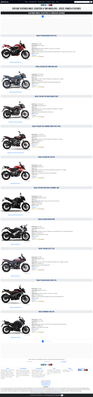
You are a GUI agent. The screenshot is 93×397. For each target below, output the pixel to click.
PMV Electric (18, 374)
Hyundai (23, 370)
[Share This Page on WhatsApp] (42, 5)
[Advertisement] (46, 25)
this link (59, 392)
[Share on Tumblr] (51, 5)
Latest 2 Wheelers (9, 372)
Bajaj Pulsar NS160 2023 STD (46, 280)
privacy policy (51, 395)
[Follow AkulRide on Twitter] (83, 370)
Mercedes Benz (26, 372)
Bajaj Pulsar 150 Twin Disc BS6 (46, 66)
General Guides (66, 371)
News (54, 368)
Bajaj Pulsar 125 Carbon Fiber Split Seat (46, 126)
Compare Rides (4, 370)
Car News (50, 371)
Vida (33, 376)
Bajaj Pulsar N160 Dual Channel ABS (46, 188)
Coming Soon (56, 371)
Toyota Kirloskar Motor (24, 375)
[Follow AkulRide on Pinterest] (85, 370)
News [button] (53, 1)
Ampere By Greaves (36, 370)
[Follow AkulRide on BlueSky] (81, 370)
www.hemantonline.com (46, 382)
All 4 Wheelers (11, 370)
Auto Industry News (51, 370)
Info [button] (57, 1)
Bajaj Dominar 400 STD (46, 312)
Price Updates (54, 372)
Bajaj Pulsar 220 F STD (46, 248)
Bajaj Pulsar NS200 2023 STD (46, 35)
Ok (62, 395)
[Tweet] (47, 5)
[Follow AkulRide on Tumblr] (87, 370)
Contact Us (38, 389)
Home (26, 1)
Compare (63, 361)
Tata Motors (25, 374)
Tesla (17, 375)
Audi (17, 370)
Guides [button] (48, 1)
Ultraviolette (42, 375)
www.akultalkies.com (45, 383)
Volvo (17, 376)
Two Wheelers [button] (41, 1)
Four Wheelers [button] (32, 1)
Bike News (58, 370)
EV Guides (70, 370)
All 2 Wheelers (5, 371)
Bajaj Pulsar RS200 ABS (46, 219)
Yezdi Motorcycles (39, 376)
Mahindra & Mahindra (24, 371)
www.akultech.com (46, 385)
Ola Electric (40, 374)
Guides (69, 368)
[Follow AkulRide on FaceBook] (79, 370)
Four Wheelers (23, 368)
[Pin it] (49, 5)
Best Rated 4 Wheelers (5, 374)
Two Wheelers (39, 368)
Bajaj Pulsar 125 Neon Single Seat (46, 96)
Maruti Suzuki (19, 372)
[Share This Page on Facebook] (43, 5)
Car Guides (65, 370)
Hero (38, 372)
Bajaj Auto (38, 371)
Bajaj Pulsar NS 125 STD (46, 157)
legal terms (58, 395)
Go (91, 1)
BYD (20, 370)
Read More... (34, 55)
